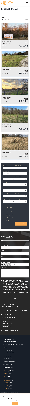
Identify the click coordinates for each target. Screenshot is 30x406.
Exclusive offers (9, 219)
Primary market (9, 207)
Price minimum (6, 176)
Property (5, 165)
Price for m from (7, 199)
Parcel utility (6, 171)
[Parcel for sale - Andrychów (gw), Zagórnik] (15, 119)
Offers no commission (10, 217)
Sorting (25, 19)
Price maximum (18, 176)
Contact (17, 392)
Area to (17, 193)
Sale (9, 392)
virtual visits (8, 220)
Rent (12, 392)
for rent (9, 370)
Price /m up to (18, 199)
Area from (5, 193)
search (20, 224)
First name (4, 245)
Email (2, 256)
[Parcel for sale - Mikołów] (15, 64)
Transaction (18, 165)
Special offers (8, 215)
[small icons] (5, 19)
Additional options (7, 211)
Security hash (5, 262)
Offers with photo (9, 214)
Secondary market (9, 209)
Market (4, 204)
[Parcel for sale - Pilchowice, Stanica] (15, 91)
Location (5, 182)
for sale (9, 380)
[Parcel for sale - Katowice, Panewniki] (15, 36)
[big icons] (2, 19)
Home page (4, 392)
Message (3, 267)
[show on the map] (8, 19)
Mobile (3, 250)
